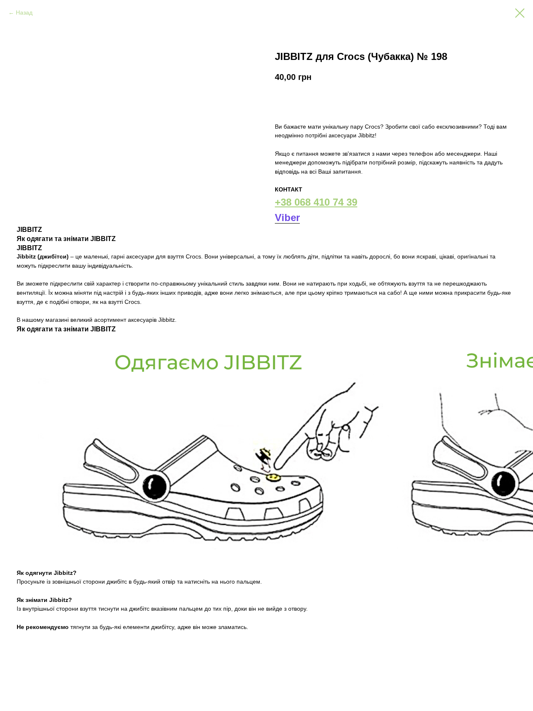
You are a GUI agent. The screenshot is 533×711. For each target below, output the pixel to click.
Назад (24, 12)
